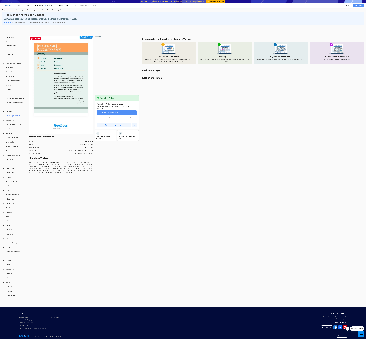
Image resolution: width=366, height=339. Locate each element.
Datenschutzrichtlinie (26, 322)
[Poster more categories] (3, 238)
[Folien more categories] (3, 282)
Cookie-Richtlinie (24, 325)
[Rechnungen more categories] (3, 164)
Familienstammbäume (13, 129)
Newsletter (9, 208)
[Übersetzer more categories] (3, 291)
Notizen (8, 216)
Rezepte (8, 260)
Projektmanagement (13, 251)
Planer (8, 225)
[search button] (99, 5)
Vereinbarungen (11, 45)
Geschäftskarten (11, 72)
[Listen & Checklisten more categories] (3, 194)
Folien (8, 282)
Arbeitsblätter (10, 295)
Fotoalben (9, 221)
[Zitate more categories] (3, 256)
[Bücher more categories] (3, 59)
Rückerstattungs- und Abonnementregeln (32, 328)
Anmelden (347, 5)
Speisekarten (10, 203)
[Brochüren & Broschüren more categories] (3, 63)
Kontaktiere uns (55, 320)
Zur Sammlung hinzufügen (114, 125)
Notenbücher (10, 142)
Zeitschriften (10, 173)
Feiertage (60, 5)
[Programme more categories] (3, 247)
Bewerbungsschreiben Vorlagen (26, 10)
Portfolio (9, 230)
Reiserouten (10, 168)
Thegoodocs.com (7, 10)
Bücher (8, 59)
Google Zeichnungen (12, 138)
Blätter (8, 278)
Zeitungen (9, 212)
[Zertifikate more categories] (3, 94)
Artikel (8, 50)
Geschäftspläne (11, 76)
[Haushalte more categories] (3, 67)
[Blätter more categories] (3, 278)
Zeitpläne (9, 273)
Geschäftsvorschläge (13, 81)
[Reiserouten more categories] (3, 168)
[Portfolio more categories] (3, 229)
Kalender (9, 85)
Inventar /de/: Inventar (13, 155)
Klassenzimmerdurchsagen (15, 98)
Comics (8, 107)
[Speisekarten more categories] (3, 203)
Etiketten (9, 177)
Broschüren (9, 54)
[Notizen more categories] (3, 216)
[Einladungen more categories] (3, 159)
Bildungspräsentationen (14, 124)
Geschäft (27, 5)
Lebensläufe (10, 120)
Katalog (8, 89)
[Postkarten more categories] (3, 234)
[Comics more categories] (3, 107)
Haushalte (9, 67)
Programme (10, 247)
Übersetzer (9, 291)
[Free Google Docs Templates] (7, 5)
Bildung (41, 5)
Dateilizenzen (23, 317)
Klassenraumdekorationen (14, 102)
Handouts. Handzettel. (13, 146)
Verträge (9, 111)
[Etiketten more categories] (3, 177)
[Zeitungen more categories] (3, 212)
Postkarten (9, 234)
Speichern (36, 38)
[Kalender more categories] (3, 85)
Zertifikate (9, 94)
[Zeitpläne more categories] (3, 273)
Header (8, 151)
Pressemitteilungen (12, 243)
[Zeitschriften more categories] (3, 173)
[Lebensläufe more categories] (3, 120)
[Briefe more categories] (3, 190)
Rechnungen (10, 164)
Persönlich (50, 5)
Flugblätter (9, 133)
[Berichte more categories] (3, 265)
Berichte (8, 265)
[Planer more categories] (3, 225)
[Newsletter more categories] (3, 208)
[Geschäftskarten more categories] (3, 72)
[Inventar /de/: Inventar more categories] (3, 155)
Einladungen (10, 159)
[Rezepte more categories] (3, 260)
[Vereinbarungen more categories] (3, 45)
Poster (8, 238)
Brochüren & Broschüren (14, 63)
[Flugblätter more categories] (3, 133)
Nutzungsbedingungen (26, 320)
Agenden (9, 41)
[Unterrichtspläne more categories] (3, 181)
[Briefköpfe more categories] (3, 186)
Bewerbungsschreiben (13, 116)
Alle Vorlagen (10, 37)
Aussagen (9, 287)
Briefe (8, 190)
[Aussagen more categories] (3, 286)
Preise (68, 5)
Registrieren (359, 5)
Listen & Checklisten (12, 195)
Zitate (8, 256)
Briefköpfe (9, 186)
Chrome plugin (55, 317)
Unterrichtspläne (11, 181)
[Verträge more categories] (3, 111)
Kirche (36, 5)
